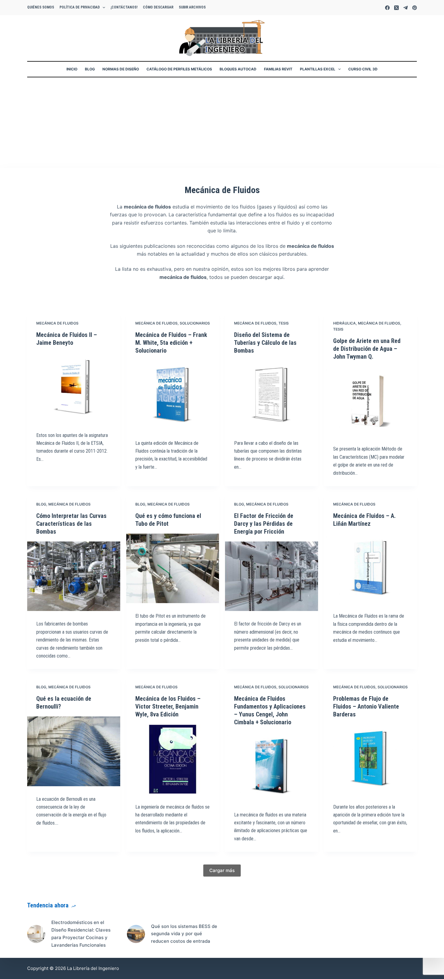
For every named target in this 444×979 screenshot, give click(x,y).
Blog (90, 69)
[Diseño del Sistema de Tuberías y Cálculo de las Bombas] (271, 395)
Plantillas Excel (317, 69)
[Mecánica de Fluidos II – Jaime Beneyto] (73, 387)
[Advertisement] (222, 122)
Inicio (71, 69)
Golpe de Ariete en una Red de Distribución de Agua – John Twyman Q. (367, 348)
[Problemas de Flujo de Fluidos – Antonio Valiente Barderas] (370, 759)
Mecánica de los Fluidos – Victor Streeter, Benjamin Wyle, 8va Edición (168, 706)
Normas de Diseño (120, 69)
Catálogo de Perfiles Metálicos (179, 69)
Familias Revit (278, 69)
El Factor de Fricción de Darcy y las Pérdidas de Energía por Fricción (263, 523)
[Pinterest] (414, 7)
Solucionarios (195, 323)
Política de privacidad (80, 7)
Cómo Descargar (158, 7)
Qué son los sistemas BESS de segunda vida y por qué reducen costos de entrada (184, 933)
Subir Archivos (192, 7)
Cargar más (222, 870)
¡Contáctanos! (124, 7)
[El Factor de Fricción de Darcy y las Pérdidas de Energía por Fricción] (271, 576)
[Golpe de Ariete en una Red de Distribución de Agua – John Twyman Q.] (370, 401)
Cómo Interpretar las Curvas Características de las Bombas (71, 523)
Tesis (283, 323)
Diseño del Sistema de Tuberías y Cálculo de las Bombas (265, 342)
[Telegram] (405, 7)
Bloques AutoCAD (238, 69)
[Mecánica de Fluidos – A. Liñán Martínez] (370, 568)
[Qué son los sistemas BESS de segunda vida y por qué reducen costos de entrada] (136, 934)
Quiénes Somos (40, 7)
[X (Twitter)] (396, 7)
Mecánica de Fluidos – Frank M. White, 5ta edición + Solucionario (171, 342)
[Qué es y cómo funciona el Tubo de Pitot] (172, 568)
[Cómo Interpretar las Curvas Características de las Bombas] (73, 576)
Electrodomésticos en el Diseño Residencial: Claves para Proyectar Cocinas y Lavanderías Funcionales (81, 933)
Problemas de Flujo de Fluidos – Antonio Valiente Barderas (366, 706)
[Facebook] (387, 7)
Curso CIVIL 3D (363, 69)
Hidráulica (344, 323)
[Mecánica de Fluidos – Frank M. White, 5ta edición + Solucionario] (172, 395)
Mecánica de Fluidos (57, 323)
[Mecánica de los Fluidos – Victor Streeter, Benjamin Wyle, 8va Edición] (172, 759)
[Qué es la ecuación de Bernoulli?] (73, 751)
